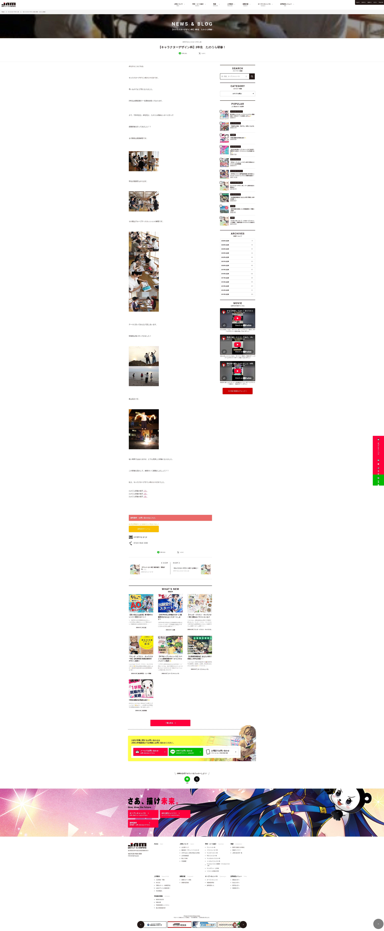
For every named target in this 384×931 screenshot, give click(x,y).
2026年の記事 (237, 241)
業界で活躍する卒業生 (238, 847)
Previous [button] (140, 924)
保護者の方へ (236, 888)
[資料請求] (378, 461)
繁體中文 (370, 2)
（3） (145, 497)
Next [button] (243, 924)
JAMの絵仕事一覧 (237, 853)
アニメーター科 (211, 847)
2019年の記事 (237, 269)
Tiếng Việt (381, 2)
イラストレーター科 (212, 850)
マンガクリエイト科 (212, 853)
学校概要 (184, 861)
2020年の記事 (237, 265)
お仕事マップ (185, 847)
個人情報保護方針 (161, 908)
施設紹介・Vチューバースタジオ (190, 850)
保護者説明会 (210, 882)
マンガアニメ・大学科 (213, 868)
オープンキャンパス (212, 879)
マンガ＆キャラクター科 (213, 858)
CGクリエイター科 (212, 855)
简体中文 (364, 2)
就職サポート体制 (186, 879)
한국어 (375, 2)
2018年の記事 (237, 273)
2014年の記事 (237, 290)
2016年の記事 (237, 282)
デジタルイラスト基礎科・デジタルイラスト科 (218, 864)
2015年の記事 (237, 286)
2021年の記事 (237, 261)
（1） (145, 491)
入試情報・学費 (160, 879)
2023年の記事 (237, 253)
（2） (145, 494)
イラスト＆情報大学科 (213, 871)
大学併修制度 (185, 855)
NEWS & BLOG (160, 899)
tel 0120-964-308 (135, 854)
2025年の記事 (237, 245)
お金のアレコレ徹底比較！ (163, 888)
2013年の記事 (237, 294)
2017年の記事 (237, 278)
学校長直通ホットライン (162, 905)
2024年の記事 (237, 249)
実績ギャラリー (236, 850)
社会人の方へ (236, 882)
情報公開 (158, 902)
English (358, 2)
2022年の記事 (237, 257)
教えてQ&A (185, 858)
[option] (154, 924)
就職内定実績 (185, 882)
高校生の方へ (236, 879)
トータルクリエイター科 (213, 861)
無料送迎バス (210, 885)
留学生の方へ (236, 885)
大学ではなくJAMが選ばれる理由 (191, 853)
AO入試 (158, 882)
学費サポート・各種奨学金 (163, 885)
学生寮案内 (159, 891)
